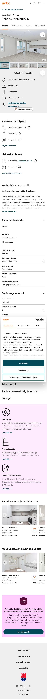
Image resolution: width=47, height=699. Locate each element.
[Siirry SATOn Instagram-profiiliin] (21, 686)
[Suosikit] (39, 3)
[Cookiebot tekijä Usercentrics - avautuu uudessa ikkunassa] (34, 319)
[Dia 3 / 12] (23, 65)
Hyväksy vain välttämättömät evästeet (23, 377)
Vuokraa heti (23, 650)
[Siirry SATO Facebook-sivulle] (17, 686)
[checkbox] (34, 529)
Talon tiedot (9, 384)
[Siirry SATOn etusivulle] (6, 3)
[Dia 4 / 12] (33, 65)
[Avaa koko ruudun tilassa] (42, 34)
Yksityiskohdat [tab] (23, 326)
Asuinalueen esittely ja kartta (19, 391)
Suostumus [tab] (8, 326)
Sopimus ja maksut (13, 293)
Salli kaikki (23, 363)
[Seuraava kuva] (42, 73)
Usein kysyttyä (23, 656)
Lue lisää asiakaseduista (11, 173)
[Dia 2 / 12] (14, 65)
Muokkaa (22, 370)
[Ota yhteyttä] (35, 3)
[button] (29, 127)
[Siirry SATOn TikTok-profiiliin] (25, 686)
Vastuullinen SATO (23, 662)
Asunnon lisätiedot (13, 220)
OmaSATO (23, 668)
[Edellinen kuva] (5, 515)
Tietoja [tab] (38, 326)
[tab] (5, 25)
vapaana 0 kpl (23, 161)
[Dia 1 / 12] (4, 65)
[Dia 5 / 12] (42, 65)
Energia (6, 398)
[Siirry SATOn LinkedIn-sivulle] (30, 686)
